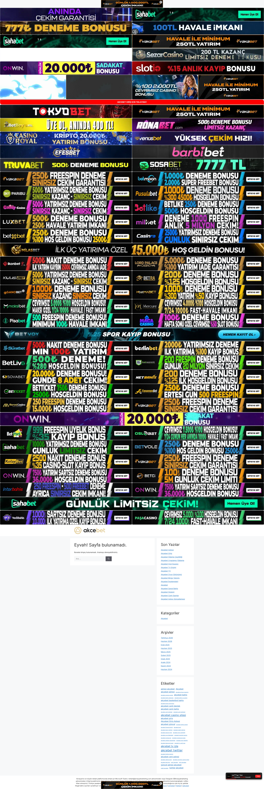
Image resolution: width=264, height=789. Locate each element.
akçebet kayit (177, 727)
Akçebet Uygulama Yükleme (172, 560)
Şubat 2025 (166, 655)
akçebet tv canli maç (179, 743)
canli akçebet (174, 762)
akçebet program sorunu (180, 735)
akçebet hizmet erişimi (167, 727)
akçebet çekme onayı (166, 759)
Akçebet (164, 618)
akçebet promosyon (166, 738)
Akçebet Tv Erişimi (168, 567)
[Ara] (109, 558)
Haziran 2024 (166, 669)
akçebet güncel (168, 724)
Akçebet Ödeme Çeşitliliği (171, 557)
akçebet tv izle (169, 746)
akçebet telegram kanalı (167, 743)
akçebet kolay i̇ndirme (166, 730)
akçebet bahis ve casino (181, 698)
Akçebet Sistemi (167, 592)
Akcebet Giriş (166, 553)
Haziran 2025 (166, 648)
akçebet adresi (168, 692)
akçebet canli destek (170, 706)
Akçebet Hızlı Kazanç (169, 564)
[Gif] (132, 249)
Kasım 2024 (166, 666)
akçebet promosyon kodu (178, 738)
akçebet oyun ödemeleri (167, 735)
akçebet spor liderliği (182, 740)
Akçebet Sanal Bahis (169, 589)
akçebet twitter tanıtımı (167, 754)
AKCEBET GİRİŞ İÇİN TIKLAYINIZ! (132, 102)
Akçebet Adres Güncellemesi (173, 599)
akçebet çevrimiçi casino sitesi (181, 759)
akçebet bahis (180, 695)
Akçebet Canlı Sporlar (170, 596)
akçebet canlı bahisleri (179, 712)
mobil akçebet (164, 768)
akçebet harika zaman (182, 724)
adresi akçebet (168, 689)
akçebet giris (167, 718)
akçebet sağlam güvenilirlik (168, 740)
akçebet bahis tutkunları (167, 698)
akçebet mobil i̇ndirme (179, 730)
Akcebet (164, 585)
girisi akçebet (182, 762)
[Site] (66, 179)
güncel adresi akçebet (171, 765)
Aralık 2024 (165, 662)
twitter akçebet (176, 768)
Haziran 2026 (166, 641)
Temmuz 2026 (167, 638)
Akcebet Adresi (167, 550)
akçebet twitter (172, 750)
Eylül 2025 (165, 645)
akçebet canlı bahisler (166, 712)
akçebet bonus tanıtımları (167, 703)
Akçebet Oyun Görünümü (171, 574)
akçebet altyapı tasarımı (182, 692)
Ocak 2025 (165, 659)
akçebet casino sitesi (173, 715)
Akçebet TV (166, 571)
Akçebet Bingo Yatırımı (170, 578)
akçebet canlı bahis (170, 709)
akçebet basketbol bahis (172, 700)
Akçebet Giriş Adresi (170, 721)
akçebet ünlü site (165, 762)
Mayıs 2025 (165, 652)
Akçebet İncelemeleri (169, 582)
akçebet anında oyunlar (167, 695)
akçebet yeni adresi (170, 757)
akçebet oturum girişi (166, 732)
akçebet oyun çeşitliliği (179, 732)
